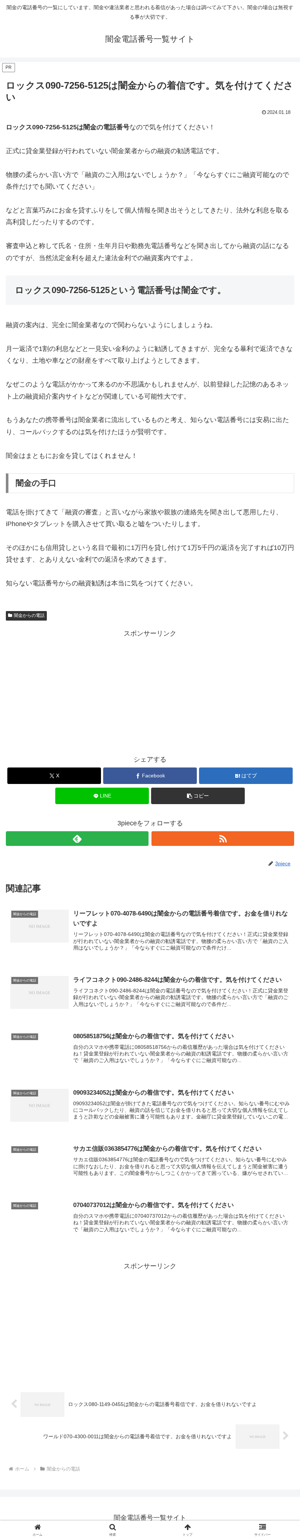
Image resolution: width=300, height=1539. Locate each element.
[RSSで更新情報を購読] (222, 838)
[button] (198, 796)
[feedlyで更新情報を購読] (77, 838)
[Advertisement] (150, 690)
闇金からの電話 (29, 615)
